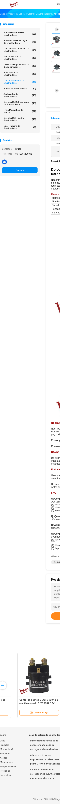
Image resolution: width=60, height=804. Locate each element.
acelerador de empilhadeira (20, 95)
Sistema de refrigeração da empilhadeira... (20, 103)
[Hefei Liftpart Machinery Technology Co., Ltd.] (13, 4)
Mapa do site (6, 762)
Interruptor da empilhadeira (20, 73)
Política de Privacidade (6, 773)
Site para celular (8, 766)
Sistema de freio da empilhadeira (20, 119)
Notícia (3, 758)
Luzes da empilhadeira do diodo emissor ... (20, 65)
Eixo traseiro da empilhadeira (20, 127)
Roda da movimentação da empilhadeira (20, 41)
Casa (2, 740)
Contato (20, 170)
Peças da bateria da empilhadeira (20, 33)
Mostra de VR (6, 749)
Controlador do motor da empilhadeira (20, 49)
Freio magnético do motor (20, 111)
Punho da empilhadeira (20, 88)
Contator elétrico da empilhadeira (20, 81)
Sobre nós (5, 753)
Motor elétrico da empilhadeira (20, 57)
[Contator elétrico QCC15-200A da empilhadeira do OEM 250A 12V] (24, 674)
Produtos (4, 745)
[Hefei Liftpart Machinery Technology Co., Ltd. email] (4, 161)
